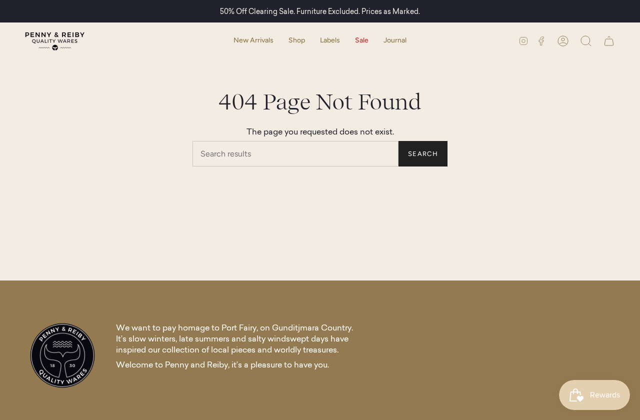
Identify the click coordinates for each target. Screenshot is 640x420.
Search (423, 154)
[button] (296, 40)
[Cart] (609, 40)
